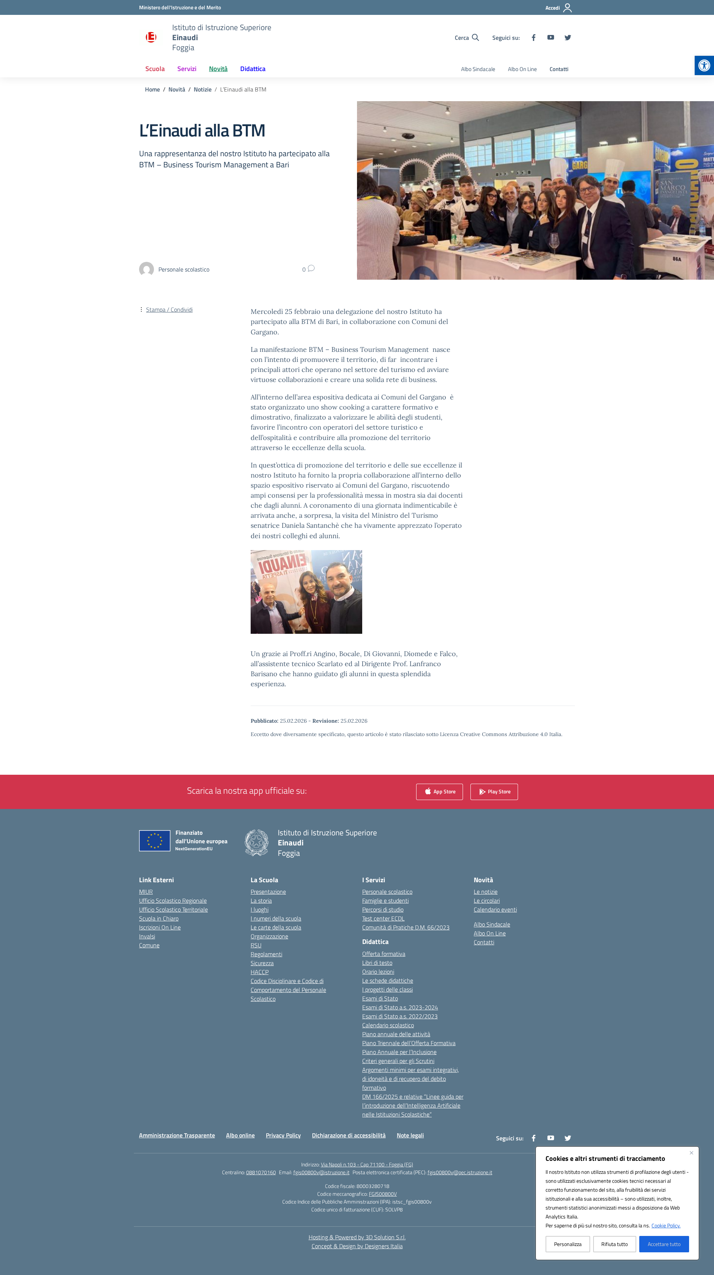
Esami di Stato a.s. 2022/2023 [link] (400, 1016)
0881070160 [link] (261, 1172)
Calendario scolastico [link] (388, 1025)
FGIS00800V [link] (383, 1194)
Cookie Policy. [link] (666, 1225)
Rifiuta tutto (614, 1244)
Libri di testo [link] (377, 962)
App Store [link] (444, 791)
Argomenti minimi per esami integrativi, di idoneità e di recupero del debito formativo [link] (410, 1078)
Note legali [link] (410, 1135)
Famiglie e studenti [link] (385, 900)
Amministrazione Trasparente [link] (177, 1135)
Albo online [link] (240, 1135)
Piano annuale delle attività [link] (396, 1034)
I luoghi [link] (259, 909)
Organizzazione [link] (269, 936)
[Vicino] (691, 1152)
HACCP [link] (259, 971)
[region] (617, 1203)
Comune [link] (149, 945)
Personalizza (568, 1244)
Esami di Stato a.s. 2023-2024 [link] (400, 1007)
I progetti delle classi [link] (387, 989)
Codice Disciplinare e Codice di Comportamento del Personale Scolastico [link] (288, 989)
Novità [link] (218, 69)
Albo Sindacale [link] (478, 69)
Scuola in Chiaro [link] (158, 918)
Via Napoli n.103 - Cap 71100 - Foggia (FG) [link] (367, 1164)
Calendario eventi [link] (495, 909)
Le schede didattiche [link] (387, 980)
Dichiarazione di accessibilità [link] (349, 1135)
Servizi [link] (186, 69)
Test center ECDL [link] (383, 918)
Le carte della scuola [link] (276, 927)
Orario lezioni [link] (378, 971)
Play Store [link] (499, 791)
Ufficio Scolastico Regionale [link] (173, 900)
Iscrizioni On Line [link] (160, 927)
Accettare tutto (664, 1244)
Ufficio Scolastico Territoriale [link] (173, 909)
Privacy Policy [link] (283, 1135)
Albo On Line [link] (522, 69)
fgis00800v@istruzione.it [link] (321, 1172)
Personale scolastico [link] (387, 891)
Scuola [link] (155, 69)
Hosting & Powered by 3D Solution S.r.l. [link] (357, 1237)
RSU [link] (256, 945)
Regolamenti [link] (266, 954)
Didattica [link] (253, 69)
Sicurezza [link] (262, 962)
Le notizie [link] (486, 891)
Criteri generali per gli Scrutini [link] (398, 1060)
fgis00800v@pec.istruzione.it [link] (460, 1172)
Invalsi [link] (147, 936)
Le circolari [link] (487, 900)
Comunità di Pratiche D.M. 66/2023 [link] (406, 927)
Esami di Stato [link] (380, 998)
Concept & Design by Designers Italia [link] (357, 1246)
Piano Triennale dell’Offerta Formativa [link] (409, 1042)
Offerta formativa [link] (383, 953)
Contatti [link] (559, 69)
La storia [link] (261, 900)
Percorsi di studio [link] (382, 909)
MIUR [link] (146, 891)
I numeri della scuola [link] (276, 918)
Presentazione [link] (268, 891)
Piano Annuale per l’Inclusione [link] (399, 1051)
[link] (704, 65)
